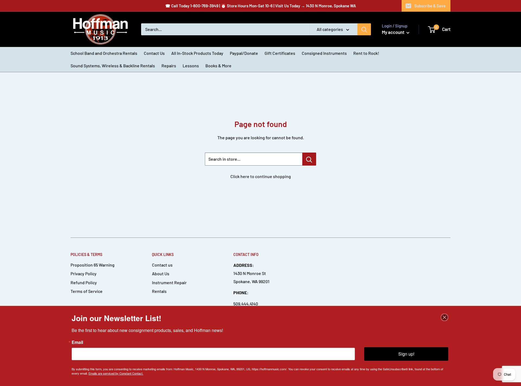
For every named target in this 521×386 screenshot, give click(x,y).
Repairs (168, 65)
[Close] (444, 317)
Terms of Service (87, 291)
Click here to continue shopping (260, 176)
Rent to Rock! (366, 53)
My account (393, 32)
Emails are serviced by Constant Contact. (115, 373)
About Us (160, 273)
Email (77, 342)
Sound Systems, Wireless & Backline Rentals (113, 65)
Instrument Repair (169, 282)
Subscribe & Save (430, 5)
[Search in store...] (309, 159)
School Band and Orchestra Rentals (104, 53)
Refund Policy (84, 282)
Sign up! (406, 354)
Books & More (218, 65)
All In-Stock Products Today (197, 53)
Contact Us (154, 53)
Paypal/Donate (244, 53)
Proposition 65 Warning (93, 264)
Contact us (162, 264)
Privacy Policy (84, 273)
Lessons (191, 65)
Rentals (159, 291)
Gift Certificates (280, 53)
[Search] (364, 29)
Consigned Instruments (324, 53)
